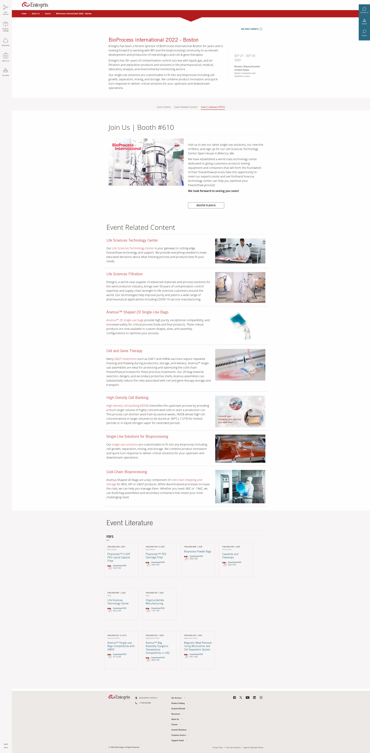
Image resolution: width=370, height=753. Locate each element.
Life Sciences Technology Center (132, 241)
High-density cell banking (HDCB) (127, 406)
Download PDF (119, 565)
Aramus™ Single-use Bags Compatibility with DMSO (121, 646)
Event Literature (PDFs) (213, 107)
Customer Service (179, 735)
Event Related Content (185, 107)
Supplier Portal (177, 741)
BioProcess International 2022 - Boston (154, 40)
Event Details (164, 107)
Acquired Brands (178, 709)
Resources (176, 714)
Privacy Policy (218, 748)
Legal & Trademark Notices (253, 748)
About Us (36, 14)
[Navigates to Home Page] (35, 4)
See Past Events (249, 29)
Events (48, 14)
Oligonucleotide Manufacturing (155, 602)
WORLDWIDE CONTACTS (148, 698)
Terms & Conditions (233, 748)
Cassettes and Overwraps (230, 556)
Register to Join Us (206, 205)
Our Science (176, 698)
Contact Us (364, 12)
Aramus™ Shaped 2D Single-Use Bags (137, 312)
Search (364, 36)
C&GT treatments (125, 359)
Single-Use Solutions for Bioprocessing (137, 437)
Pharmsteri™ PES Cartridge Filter (156, 556)
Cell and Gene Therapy (124, 351)
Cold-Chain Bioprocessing (126, 472)
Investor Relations (179, 730)
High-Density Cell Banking (127, 398)
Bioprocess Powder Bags (197, 552)
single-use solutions (125, 444)
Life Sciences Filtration (124, 274)
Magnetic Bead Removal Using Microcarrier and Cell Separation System (198, 646)
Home (24, 14)
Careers (364, 24)
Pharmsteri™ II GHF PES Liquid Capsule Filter (118, 558)
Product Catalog (178, 703)
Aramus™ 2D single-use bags (125, 320)
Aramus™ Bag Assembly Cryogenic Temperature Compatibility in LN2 (158, 648)
